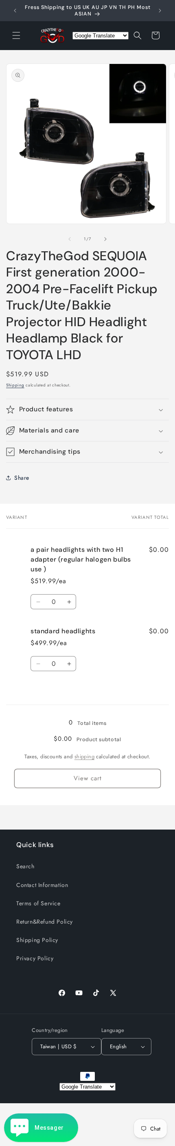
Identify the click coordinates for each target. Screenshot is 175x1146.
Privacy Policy (34, 958)
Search (25, 866)
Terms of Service (38, 903)
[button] (16, 35)
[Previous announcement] (15, 11)
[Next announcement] (160, 11)
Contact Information (42, 885)
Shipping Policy (37, 940)
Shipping (15, 385)
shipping (84, 756)
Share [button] (21, 478)
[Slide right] (105, 239)
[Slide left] (70, 239)
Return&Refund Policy (44, 922)
